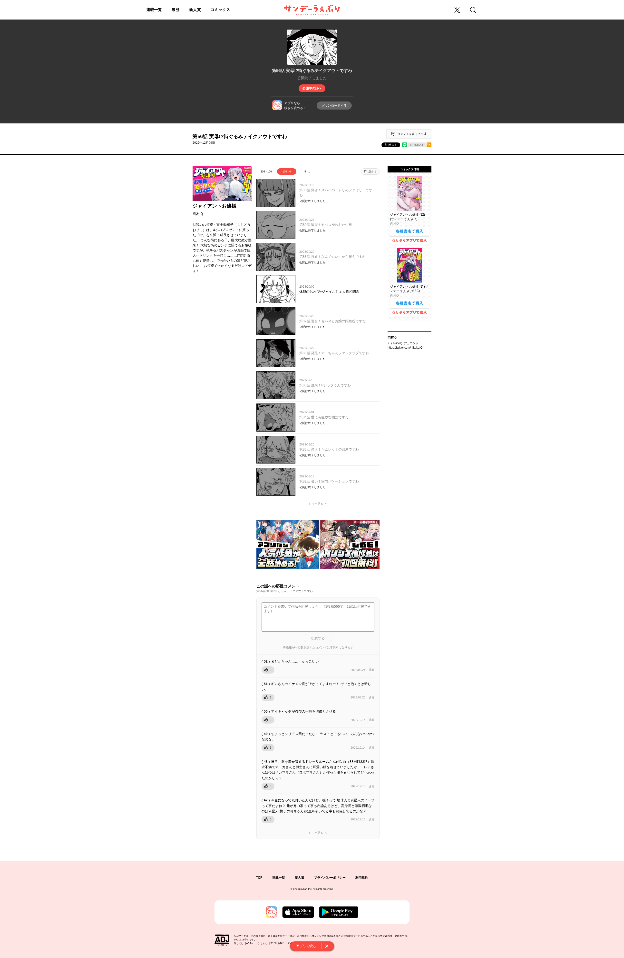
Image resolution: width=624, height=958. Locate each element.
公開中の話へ (312, 88)
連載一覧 (154, 10)
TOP (259, 877)
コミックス (220, 10)
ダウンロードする (334, 105)
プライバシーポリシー (330, 877)
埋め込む (419, 144)
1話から (372, 171)
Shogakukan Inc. (302, 888)
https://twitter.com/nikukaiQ (405, 347)
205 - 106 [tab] (266, 171)
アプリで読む (306, 946)
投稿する (318, 638)
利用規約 (361, 877)
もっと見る (316, 503)
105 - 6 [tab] (287, 171)
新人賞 (195, 10)
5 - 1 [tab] (307, 171)
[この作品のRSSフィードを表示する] (429, 144)
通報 (371, 670)
